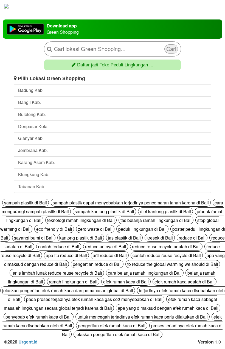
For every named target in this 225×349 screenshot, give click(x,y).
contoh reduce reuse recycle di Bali (167, 255)
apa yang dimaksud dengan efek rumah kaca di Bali (168, 308)
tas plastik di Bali (124, 238)
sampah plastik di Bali (25, 202)
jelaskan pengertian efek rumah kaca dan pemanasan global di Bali (67, 290)
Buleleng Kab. (32, 114)
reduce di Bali (192, 238)
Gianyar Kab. (31, 138)
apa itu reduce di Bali (66, 255)
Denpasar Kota (32, 126)
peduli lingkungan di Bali (142, 229)
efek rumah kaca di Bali (126, 281)
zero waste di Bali (95, 229)
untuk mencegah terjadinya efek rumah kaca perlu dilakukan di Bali (142, 317)
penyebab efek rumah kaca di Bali (38, 317)
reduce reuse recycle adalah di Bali (166, 246)
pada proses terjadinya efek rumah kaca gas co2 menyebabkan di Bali (94, 299)
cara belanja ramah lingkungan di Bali (145, 273)
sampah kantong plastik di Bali (104, 211)
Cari (171, 49)
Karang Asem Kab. (36, 162)
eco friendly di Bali (54, 229)
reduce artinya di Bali (105, 246)
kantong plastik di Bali (80, 238)
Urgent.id (28, 342)
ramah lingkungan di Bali (73, 281)
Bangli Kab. (29, 102)
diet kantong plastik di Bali (165, 211)
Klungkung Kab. (33, 174)
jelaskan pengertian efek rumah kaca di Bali (118, 334)
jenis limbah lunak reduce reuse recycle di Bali (57, 273)
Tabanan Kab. (31, 186)
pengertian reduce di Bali (97, 264)
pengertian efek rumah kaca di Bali (111, 325)
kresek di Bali (160, 238)
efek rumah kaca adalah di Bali (184, 281)
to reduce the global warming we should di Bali (172, 264)
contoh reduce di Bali (58, 246)
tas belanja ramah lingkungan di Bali (156, 220)
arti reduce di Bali (110, 255)
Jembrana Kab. (33, 150)
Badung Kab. (31, 90)
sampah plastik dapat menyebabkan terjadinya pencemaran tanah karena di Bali (131, 202)
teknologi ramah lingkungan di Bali (81, 220)
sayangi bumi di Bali (34, 238)
